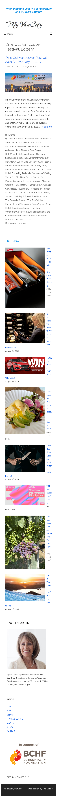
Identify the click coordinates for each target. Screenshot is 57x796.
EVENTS (10, 723)
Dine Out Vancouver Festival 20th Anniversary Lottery (26, 60)
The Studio (48, 789)
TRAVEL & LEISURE (15, 719)
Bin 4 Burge (35, 150)
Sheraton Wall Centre (39, 192)
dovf (44, 165)
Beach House (23, 146)
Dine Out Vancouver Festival (37, 162)
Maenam (32, 185)
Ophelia (47, 185)
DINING (10, 715)
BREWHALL (11, 154)
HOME (9, 707)
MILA (39, 185)
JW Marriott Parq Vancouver (26, 181)
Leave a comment (17, 223)
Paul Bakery (23, 189)
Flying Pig (16, 173)
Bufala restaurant (26, 154)
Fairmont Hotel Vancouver (18, 169)
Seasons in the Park (18, 192)
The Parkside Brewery (15, 200)
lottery (23, 185)
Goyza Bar (31, 177)
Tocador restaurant (21, 208)
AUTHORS (11, 731)
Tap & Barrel (25, 196)
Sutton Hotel (11, 196)
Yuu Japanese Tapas (22, 219)
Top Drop (36, 208)
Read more (46, 127)
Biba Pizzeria (22, 150)
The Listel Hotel (39, 196)
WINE (9, 711)
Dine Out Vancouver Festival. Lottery (23, 165)
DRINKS (10, 727)
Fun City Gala (18, 177)
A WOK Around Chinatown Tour (23, 138)
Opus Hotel (11, 189)
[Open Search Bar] (51, 34)
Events (11, 135)
